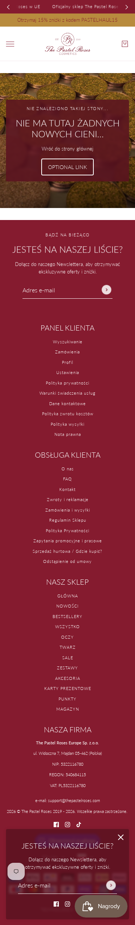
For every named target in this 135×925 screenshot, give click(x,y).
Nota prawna (67, 434)
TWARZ (68, 647)
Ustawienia (67, 372)
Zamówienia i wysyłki (67, 509)
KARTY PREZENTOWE (67, 688)
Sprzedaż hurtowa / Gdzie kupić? (67, 551)
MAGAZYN (67, 708)
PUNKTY (67, 698)
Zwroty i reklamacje (67, 499)
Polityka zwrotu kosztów (67, 413)
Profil (67, 362)
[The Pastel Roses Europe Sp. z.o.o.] (67, 44)
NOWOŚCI (67, 605)
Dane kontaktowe (67, 403)
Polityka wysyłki (67, 424)
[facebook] (56, 903)
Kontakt (67, 489)
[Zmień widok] (10, 44)
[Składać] (111, 885)
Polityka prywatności (67, 382)
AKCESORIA (67, 678)
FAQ (67, 478)
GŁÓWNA (67, 595)
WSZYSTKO (67, 626)
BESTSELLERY (67, 616)
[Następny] (127, 6)
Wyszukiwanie (67, 341)
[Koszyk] (125, 44)
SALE (67, 657)
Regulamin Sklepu (67, 520)
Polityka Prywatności (67, 530)
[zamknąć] (120, 837)
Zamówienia (67, 351)
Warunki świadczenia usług (67, 393)
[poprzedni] (8, 6)
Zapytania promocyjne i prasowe (67, 540)
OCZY (67, 637)
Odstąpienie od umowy (67, 561)
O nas (68, 468)
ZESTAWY (67, 667)
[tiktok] (78, 824)
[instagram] (67, 903)
